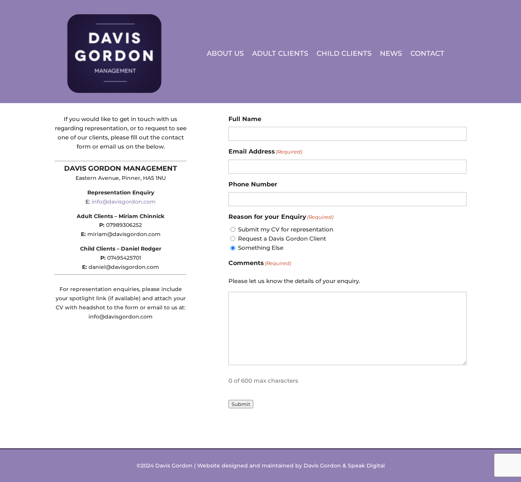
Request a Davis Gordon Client (282, 238)
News (391, 53)
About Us (225, 53)
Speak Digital (366, 465)
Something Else (260, 247)
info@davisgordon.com (124, 201)
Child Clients (344, 53)
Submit (241, 404)
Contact (427, 53)
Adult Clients (280, 53)
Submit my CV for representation (285, 229)
